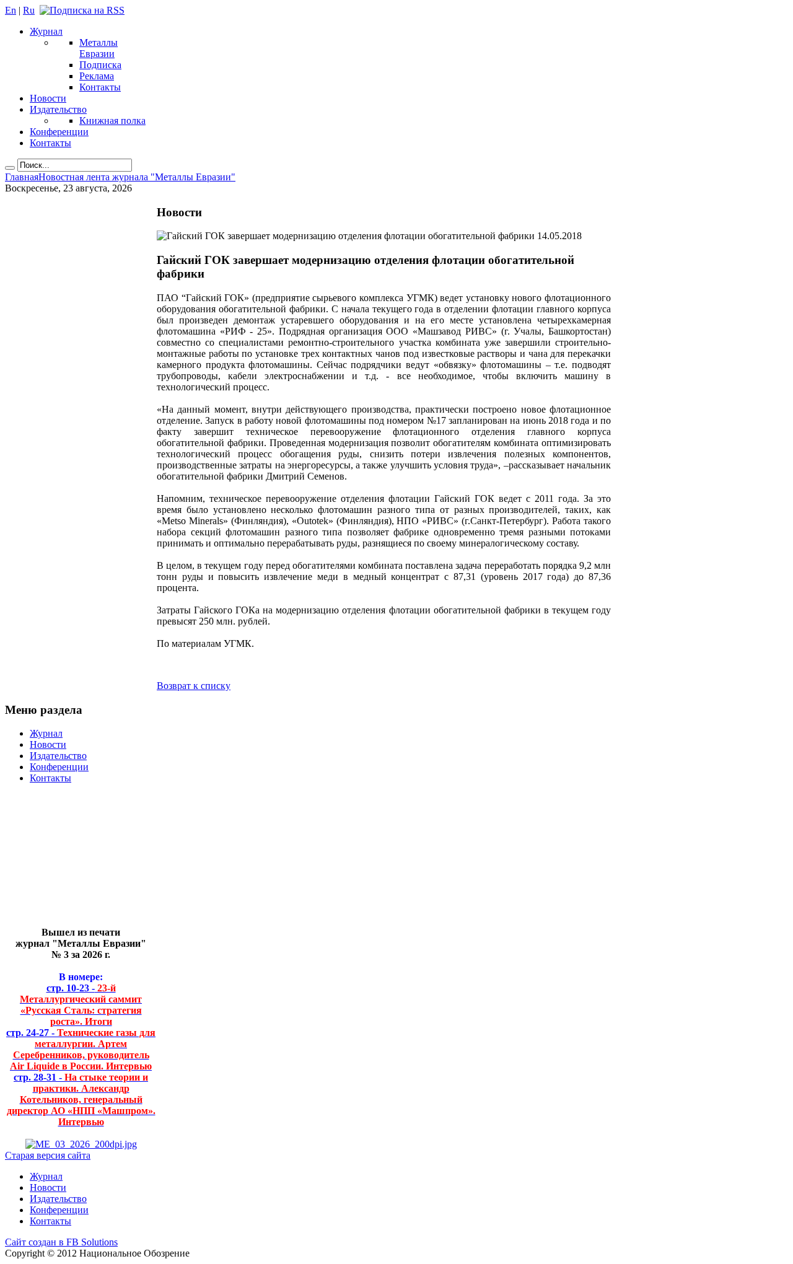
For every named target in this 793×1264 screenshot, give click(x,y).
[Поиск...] (10, 168)
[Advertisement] (71, 860)
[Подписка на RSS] (82, 10)
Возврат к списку (193, 685)
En (10, 10)
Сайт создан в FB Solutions (61, 1242)
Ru (29, 10)
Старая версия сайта (47, 1155)
